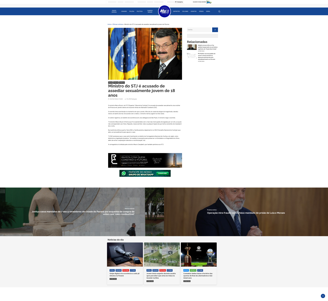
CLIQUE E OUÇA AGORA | (199, 2)
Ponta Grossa (114, 11)
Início (109, 24)
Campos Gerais (150, 11)
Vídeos (201, 11)
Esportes (176, 11)
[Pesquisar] (215, 29)
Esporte (193, 270)
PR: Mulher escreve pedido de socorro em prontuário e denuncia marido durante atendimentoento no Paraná (206, 56)
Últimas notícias (118, 24)
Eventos (193, 11)
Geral (208, 11)
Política (139, 11)
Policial (116, 82)
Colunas (185, 11)
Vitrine (132, 270)
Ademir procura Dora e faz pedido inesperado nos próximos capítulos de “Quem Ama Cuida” (208, 47)
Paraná (118, 270)
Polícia (131, 11)
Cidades (124, 11)
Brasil (110, 82)
